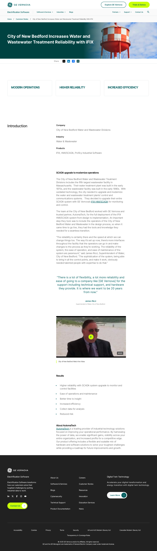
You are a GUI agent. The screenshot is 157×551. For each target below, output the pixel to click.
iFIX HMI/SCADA (99, 201)
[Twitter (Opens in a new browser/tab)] (64, 61)
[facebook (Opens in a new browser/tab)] (17, 496)
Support (127, 12)
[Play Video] (91, 336)
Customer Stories (22, 19)
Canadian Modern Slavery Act (130, 530)
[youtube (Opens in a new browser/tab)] (25, 496)
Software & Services (44, 12)
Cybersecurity (56, 496)
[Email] (78, 61)
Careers (82, 478)
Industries (60, 12)
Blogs (71, 12)
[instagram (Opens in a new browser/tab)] (21, 496)
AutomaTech (63, 428)
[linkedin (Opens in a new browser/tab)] (8, 496)
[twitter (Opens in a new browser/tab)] (13, 496)
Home (9, 19)
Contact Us (139, 12)
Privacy (48, 530)
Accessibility (18, 530)
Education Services (87, 502)
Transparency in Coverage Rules (78, 535)
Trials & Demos (139, 5)
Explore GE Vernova (113, 5)
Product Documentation (60, 509)
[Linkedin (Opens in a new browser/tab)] (68, 61)
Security (76, 530)
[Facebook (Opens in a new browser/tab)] (73, 61)
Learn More (115, 495)
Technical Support (57, 502)
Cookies (34, 530)
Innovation (83, 496)
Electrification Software (18, 12)
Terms (62, 530)
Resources (83, 490)
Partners (115, 12)
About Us (54, 478)
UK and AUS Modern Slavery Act (99, 530)
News (81, 509)
